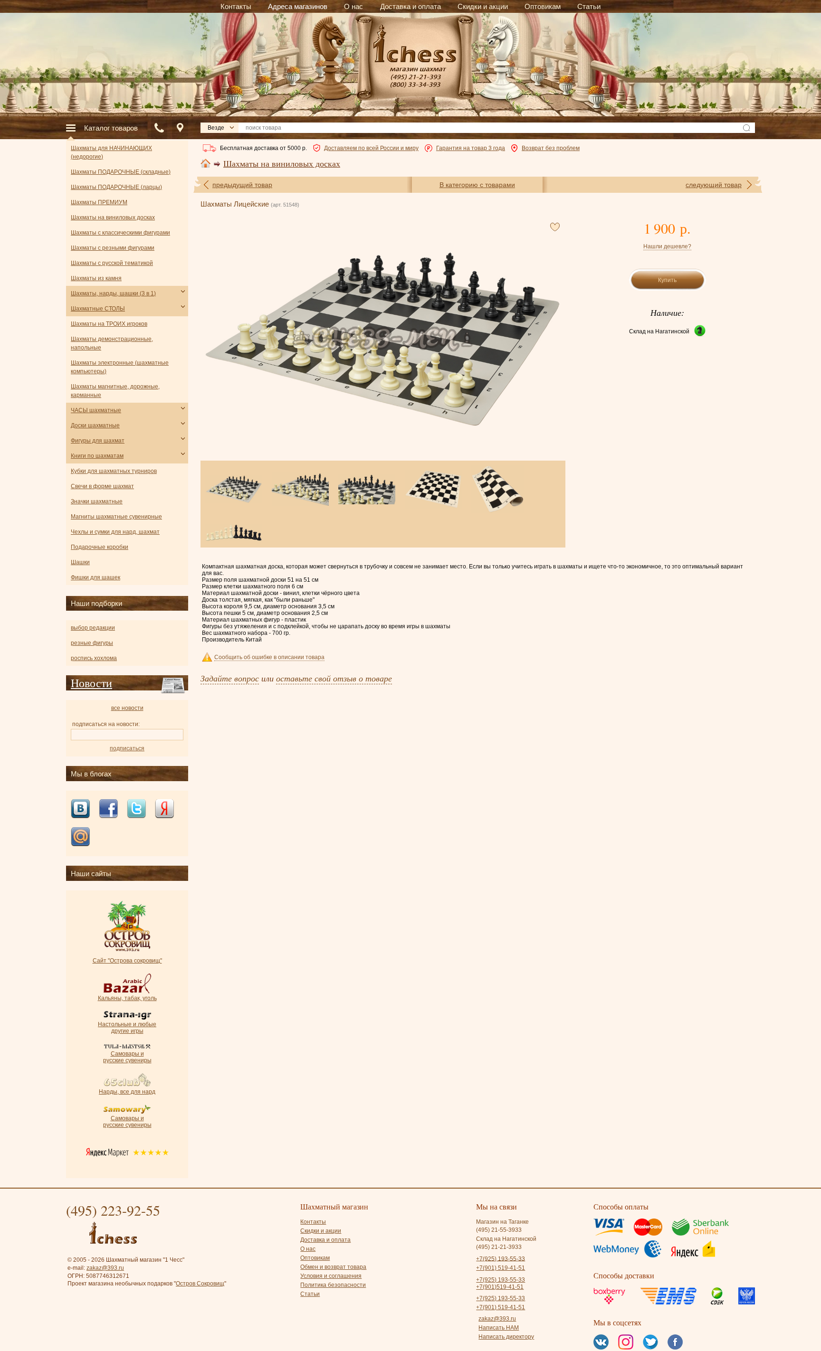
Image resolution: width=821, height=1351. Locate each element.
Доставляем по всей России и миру (371, 148)
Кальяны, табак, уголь (127, 998)
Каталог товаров (111, 128)
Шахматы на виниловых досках (281, 164)
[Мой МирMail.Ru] (80, 837)
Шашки (80, 562)
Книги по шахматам (97, 456)
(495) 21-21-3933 (499, 1247)
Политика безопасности (333, 1285)
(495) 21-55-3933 (499, 1230)
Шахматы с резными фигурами (112, 248)
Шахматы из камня (96, 278)
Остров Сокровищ (200, 1283)
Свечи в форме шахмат (102, 486)
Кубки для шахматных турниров (114, 471)
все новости (127, 708)
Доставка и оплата (325, 1240)
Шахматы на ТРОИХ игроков (109, 324)
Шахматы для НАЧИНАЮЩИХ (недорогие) (111, 152)
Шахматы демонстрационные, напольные (112, 343)
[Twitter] (136, 809)
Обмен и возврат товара (333, 1267)
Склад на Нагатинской (659, 331)
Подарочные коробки (99, 547)
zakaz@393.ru (105, 1268)
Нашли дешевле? (667, 246)
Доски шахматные (95, 425)
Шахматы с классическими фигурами (120, 232)
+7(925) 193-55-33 (500, 1258)
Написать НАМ (498, 1327)
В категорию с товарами (477, 185)
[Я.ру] (164, 809)
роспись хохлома (94, 658)
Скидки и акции (320, 1231)
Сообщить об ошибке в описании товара (269, 657)
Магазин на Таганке (502, 1222)
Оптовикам (315, 1258)
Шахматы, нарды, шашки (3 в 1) (113, 293)
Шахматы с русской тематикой (112, 263)
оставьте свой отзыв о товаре (334, 678)
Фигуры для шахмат (97, 440)
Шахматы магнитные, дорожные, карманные (115, 390)
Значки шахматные (97, 501)
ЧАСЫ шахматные (96, 410)
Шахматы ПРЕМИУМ (99, 202)
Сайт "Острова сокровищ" (127, 960)
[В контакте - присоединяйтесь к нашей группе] (80, 809)
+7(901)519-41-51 (500, 1287)
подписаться (127, 748)
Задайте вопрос (229, 678)
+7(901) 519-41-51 (500, 1268)
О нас (307, 1249)
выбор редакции (93, 627)
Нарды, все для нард (127, 1091)
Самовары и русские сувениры (127, 1057)
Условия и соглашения (331, 1276)
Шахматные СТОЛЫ (98, 308)
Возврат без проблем (551, 148)
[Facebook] (108, 809)
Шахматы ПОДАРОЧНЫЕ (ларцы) (116, 187)
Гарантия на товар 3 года (470, 148)
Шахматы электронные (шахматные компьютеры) (120, 367)
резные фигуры (92, 643)
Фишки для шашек (95, 577)
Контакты (313, 1222)
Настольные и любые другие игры (127, 1027)
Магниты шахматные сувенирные (116, 516)
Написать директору (506, 1336)
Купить (667, 280)
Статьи (310, 1294)
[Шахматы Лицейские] (382, 339)
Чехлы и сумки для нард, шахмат (115, 532)
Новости (91, 682)
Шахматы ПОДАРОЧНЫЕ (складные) (121, 172)
